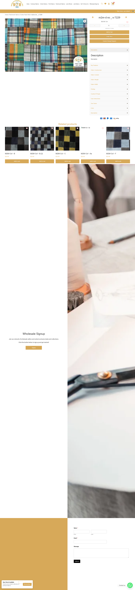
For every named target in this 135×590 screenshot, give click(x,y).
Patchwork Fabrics (60, 4)
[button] (84, 21)
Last (92, 534)
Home (28, 4)
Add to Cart (109, 32)
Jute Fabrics (76, 4)
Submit (77, 561)
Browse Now (27, 584)
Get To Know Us (85, 4)
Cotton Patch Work (25, 14)
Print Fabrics (52, 4)
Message (76, 546)
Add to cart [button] (17, 161)
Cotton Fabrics (43, 4)
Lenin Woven (69, 4)
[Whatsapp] (130, 585)
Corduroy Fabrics (35, 4)
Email (76, 538)
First (75, 534)
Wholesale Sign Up (94, 4)
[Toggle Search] (102, 4)
